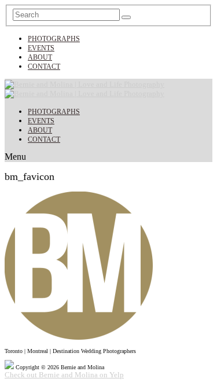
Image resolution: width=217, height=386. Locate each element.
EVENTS (41, 48)
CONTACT (44, 67)
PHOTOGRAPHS (54, 39)
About (40, 57)
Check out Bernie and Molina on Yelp (64, 374)
